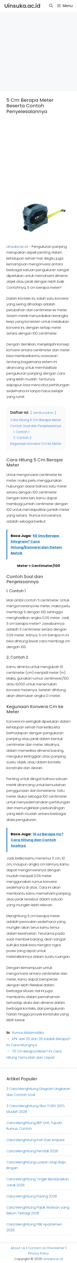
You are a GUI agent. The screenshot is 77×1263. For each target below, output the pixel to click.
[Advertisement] (38, 50)
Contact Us (37, 1248)
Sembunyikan (43, 413)
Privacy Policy (38, 1253)
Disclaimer (56, 1248)
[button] (51, 6)
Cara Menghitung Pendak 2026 (32, 1151)
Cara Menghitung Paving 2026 (31, 1196)
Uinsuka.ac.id (22, 6)
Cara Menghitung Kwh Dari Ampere (35, 1139)
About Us (18, 1248)
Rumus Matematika (28, 1032)
